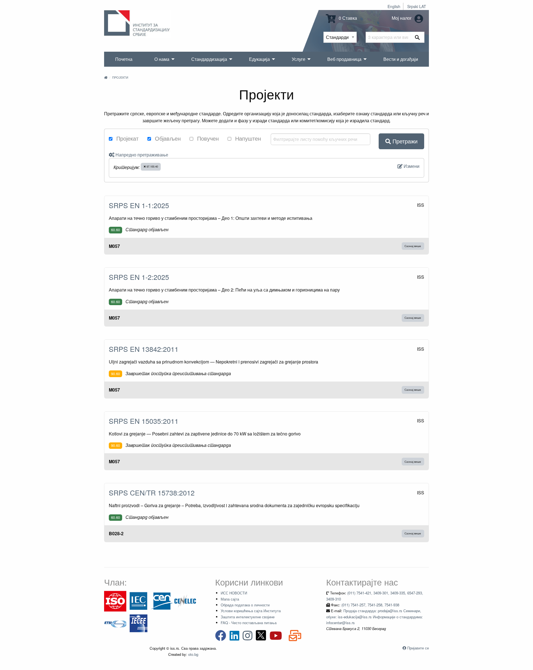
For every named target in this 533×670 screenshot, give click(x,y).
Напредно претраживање (141, 154)
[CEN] (162, 600)
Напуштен (247, 138)
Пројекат (127, 138)
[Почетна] (105, 77)
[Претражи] (417, 37)
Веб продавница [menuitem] (344, 59)
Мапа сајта (230, 599)
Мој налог (402, 18)
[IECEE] (138, 623)
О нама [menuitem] (161, 59)
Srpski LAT (416, 6)
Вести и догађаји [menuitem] (400, 59)
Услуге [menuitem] (298, 59)
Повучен (207, 138)
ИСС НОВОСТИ (234, 593)
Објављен (167, 138)
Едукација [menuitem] (259, 59)
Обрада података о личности (245, 604)
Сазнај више (412, 246)
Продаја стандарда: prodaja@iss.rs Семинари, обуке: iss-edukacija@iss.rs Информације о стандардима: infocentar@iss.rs (374, 616)
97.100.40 (152, 166)
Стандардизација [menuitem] (209, 59)
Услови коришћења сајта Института (251, 610)
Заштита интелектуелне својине (248, 616)
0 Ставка (347, 18)
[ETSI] (115, 623)
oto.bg (193, 654)
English (394, 6)
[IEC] (138, 600)
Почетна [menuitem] (123, 59)
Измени (411, 166)
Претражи (404, 141)
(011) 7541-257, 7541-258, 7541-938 (370, 604)
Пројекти (120, 77)
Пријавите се (418, 648)
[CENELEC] (185, 600)
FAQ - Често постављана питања (248, 622)
